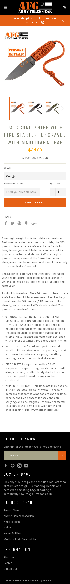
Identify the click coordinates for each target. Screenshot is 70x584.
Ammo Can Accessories (19, 516)
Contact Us (11, 568)
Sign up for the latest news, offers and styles (32, 446)
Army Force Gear (21, 580)
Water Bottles (12, 533)
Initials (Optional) (14, 183)
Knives (8, 527)
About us (9, 557)
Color (7, 168)
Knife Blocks (12, 521)
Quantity (55, 183)
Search (8, 563)
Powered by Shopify (40, 580)
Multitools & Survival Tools (22, 539)
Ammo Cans (11, 510)
